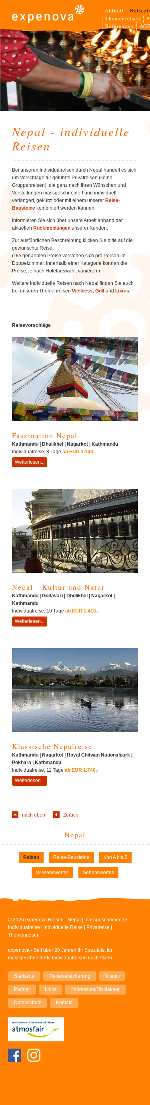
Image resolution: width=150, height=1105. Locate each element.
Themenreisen (122, 18)
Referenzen (119, 26)
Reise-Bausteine (71, 857)
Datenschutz (27, 1002)
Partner (22, 989)
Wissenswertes (52, 872)
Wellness (82, 291)
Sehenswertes (98, 872)
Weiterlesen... (29, 462)
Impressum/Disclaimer (95, 989)
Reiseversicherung (69, 976)
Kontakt (64, 1002)
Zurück (70, 815)
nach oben (33, 815)
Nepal (75, 834)
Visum (112, 976)
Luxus (122, 291)
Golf (99, 291)
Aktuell (114, 10)
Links (50, 989)
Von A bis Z (115, 857)
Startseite (24, 976)
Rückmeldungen (51, 228)
